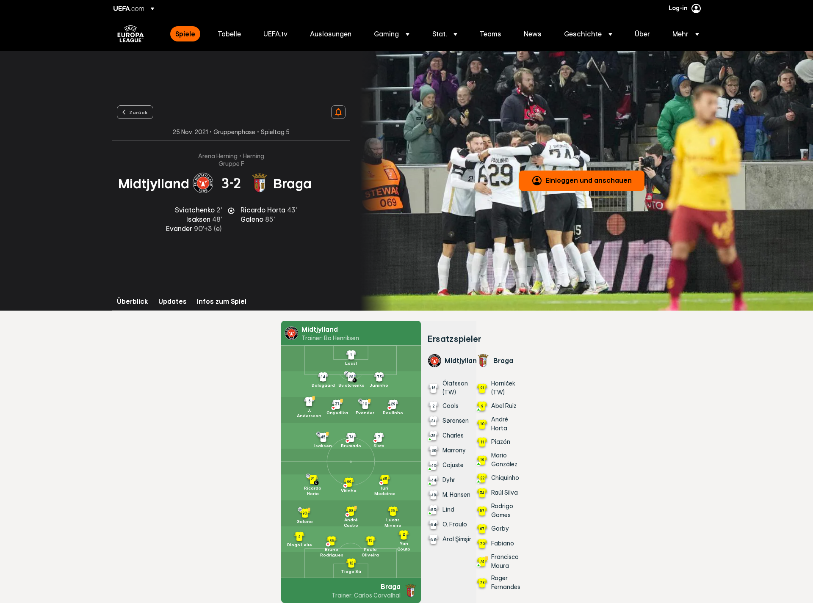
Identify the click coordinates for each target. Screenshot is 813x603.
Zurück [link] (138, 112)
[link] (185, 34)
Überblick (132, 301)
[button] (391, 34)
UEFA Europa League (130, 33)
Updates (172, 301)
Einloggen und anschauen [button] (588, 180)
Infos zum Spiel (221, 301)
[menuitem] (186, 34)
